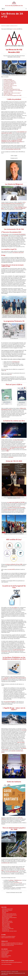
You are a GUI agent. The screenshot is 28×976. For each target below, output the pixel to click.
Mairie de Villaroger (5, 918)
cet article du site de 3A (18, 252)
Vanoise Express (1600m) (6, 955)
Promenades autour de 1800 (7, 908)
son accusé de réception (9, 701)
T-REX (7, 450)
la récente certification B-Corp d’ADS (13, 564)
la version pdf (15, 28)
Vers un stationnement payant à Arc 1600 (12, 95)
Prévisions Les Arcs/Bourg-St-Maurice (8, 936)
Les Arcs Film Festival (18, 439)
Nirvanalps (4, 912)
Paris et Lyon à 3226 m (9, 84)
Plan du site (15, 971)
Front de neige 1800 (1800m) (6, 950)
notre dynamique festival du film (13, 149)
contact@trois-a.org (17, 882)
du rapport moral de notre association (16, 507)
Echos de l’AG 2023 (8, 86)
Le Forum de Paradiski (6, 927)
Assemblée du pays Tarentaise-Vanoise (9, 931)
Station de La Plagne (6, 923)
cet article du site (5, 862)
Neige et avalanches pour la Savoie (8, 937)
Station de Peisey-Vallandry (7, 921)
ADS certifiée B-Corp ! (8, 88)
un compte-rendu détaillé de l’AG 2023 (16, 502)
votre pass (10, 457)
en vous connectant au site (12, 871)
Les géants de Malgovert (9, 80)
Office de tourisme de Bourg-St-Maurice (9, 917)
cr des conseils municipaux (6, 964)
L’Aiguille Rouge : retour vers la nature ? (12, 92)
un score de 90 (11, 569)
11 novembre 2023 (9, 19)
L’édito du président (8, 79)
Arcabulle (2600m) (4, 953)
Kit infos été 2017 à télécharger (8, 928)
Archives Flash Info (5, 929)
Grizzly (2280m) (4, 954)
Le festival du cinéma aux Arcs (10, 85)
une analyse (14, 607)
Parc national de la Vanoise (7, 916)
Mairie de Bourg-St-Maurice (7, 910)
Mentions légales (6, 971)
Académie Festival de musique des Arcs (9, 915)
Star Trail (12, 448)
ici (5, 370)
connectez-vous (16, 361)
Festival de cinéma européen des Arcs (9, 913)
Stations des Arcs (5, 911)
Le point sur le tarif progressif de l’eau (12, 89)
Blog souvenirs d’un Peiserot (7, 922)
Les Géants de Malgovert (19, 208)
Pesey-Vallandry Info (6, 926)
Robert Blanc (18, 496)
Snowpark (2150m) (4, 956)
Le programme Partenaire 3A (10, 83)
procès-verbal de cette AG (10, 509)
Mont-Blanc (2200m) (5, 952)
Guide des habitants (8, 94)
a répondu (6, 677)
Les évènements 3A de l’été (9, 81)
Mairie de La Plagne (6, 924)
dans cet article (21, 742)
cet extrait (24, 729)
